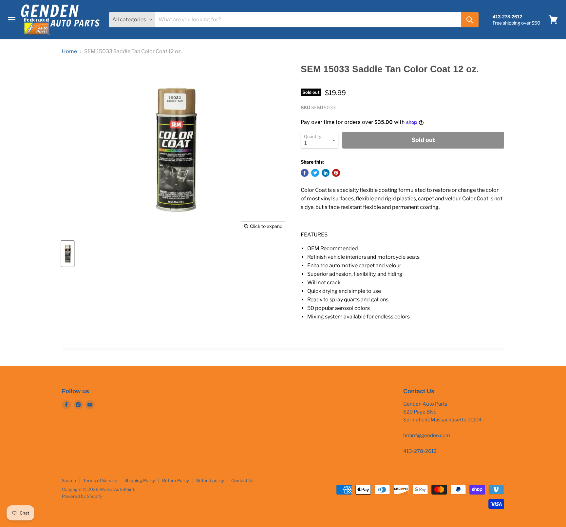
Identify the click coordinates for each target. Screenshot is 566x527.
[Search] (470, 19)
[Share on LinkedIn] (326, 173)
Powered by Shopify (82, 496)
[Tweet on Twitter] (315, 173)
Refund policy (210, 480)
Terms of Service (100, 480)
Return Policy (175, 480)
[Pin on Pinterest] (336, 173)
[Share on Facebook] (305, 173)
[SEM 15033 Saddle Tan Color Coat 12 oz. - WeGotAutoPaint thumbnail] (67, 254)
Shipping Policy (139, 480)
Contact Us (242, 480)
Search (69, 480)
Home (69, 51)
